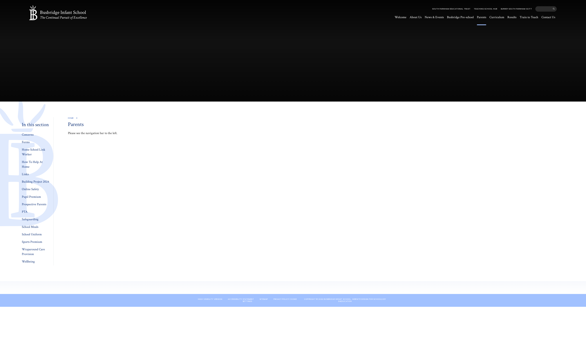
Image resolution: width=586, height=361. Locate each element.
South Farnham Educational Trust (451, 9)
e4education (345, 301)
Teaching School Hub (485, 9)
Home (71, 118)
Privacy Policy (281, 299)
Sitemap (264, 299)
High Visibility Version (210, 299)
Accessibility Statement (241, 299)
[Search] (554, 8)
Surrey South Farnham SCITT (516, 9)
